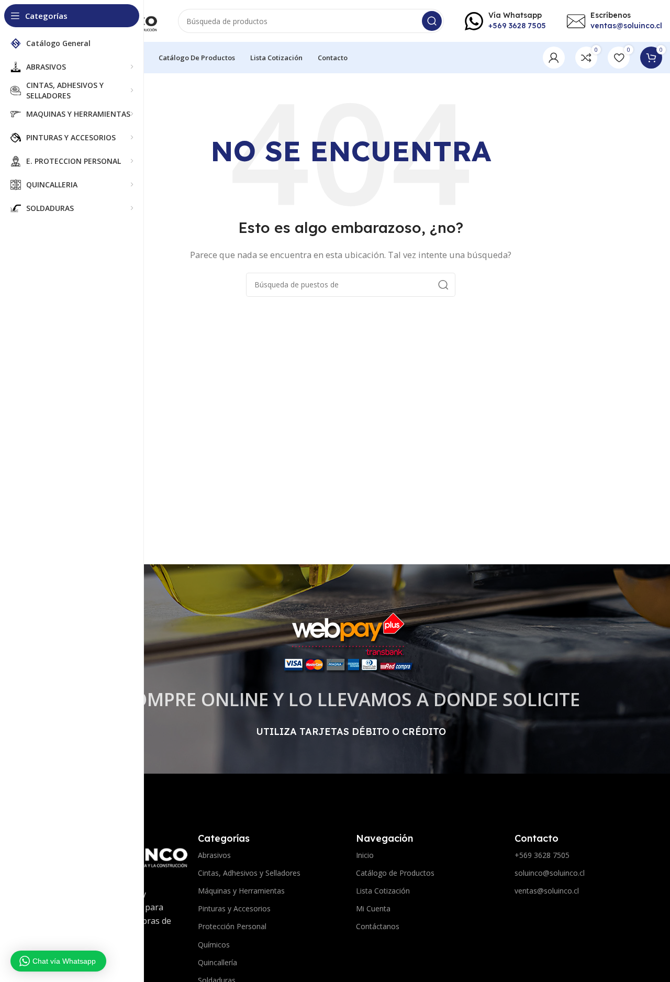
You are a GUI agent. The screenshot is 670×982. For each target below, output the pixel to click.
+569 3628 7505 (542, 855)
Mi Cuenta (373, 908)
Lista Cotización (383, 891)
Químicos (214, 945)
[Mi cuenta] (554, 57)
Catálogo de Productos (395, 873)
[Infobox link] (505, 20)
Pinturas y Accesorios (234, 908)
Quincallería (217, 962)
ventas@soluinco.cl (547, 891)
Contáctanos (377, 926)
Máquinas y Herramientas (241, 891)
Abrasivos (214, 855)
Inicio (365, 855)
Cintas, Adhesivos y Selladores (249, 873)
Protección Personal (232, 926)
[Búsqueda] (432, 21)
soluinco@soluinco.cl (550, 873)
